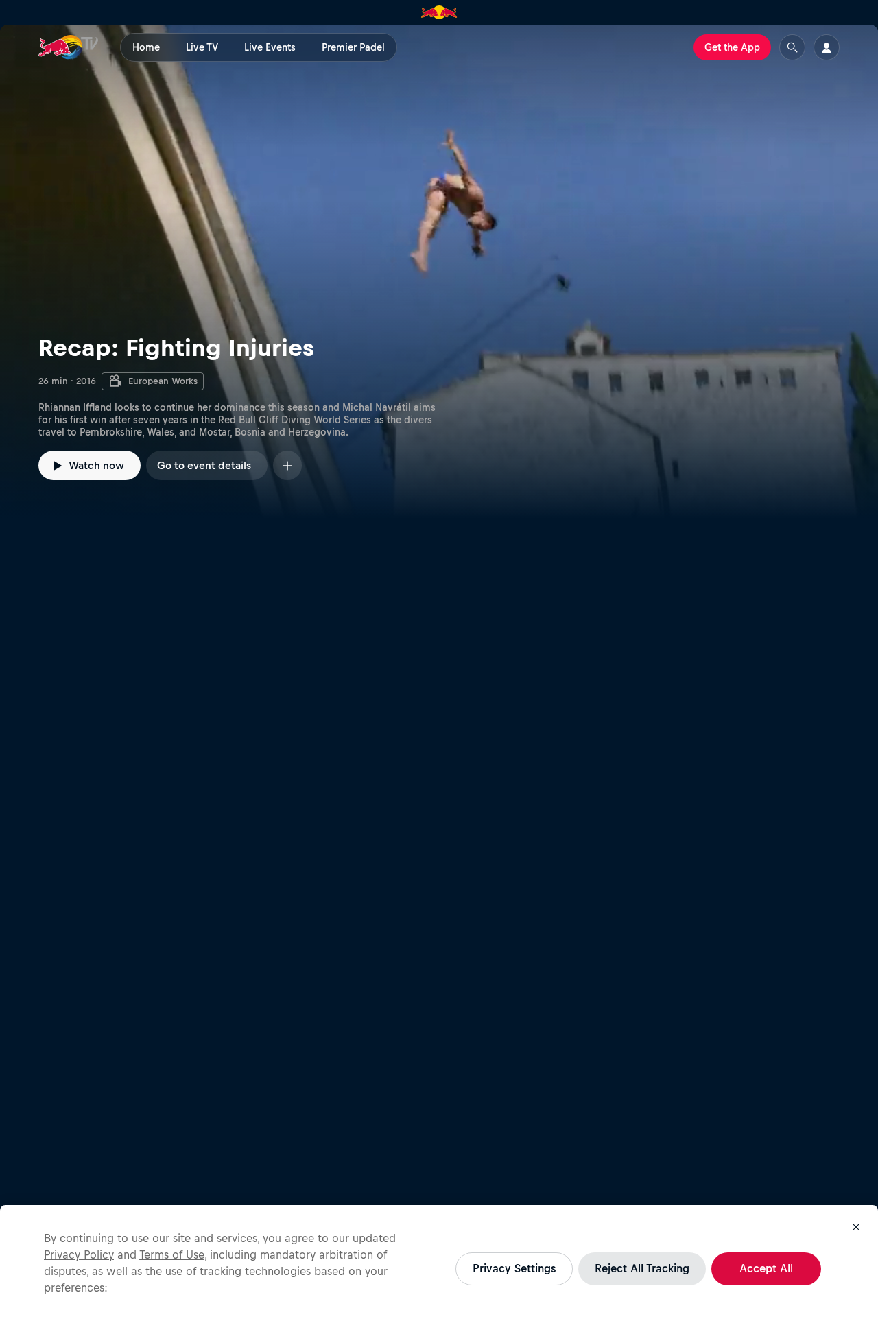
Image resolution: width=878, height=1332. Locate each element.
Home (146, 47)
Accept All (766, 1268)
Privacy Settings (514, 1268)
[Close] (856, 1227)
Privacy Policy (79, 1254)
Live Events (270, 47)
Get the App (732, 47)
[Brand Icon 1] (439, 12)
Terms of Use (171, 1254)
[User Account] (827, 47)
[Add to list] (287, 465)
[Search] (792, 47)
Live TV (202, 47)
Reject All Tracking (642, 1268)
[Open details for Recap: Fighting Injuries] (439, 272)
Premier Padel (353, 47)
